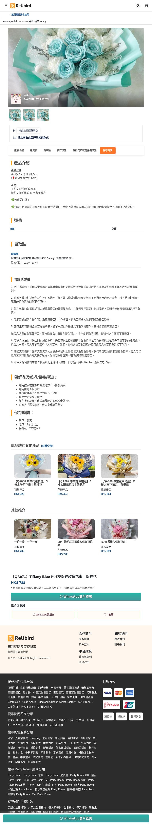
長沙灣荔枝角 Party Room (50, 789)
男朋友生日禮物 (17, 807)
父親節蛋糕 (14, 692)
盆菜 (15, 757)
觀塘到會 (35, 742)
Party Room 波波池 (57, 775)
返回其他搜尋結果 (20, 14)
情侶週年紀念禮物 (71, 812)
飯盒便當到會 (63, 747)
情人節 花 (18, 724)
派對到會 (85, 738)
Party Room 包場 (33, 775)
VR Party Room (55, 779)
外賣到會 (86, 742)
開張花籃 (42, 724)
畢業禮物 (81, 807)
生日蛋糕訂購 (28, 687)
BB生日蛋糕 (58, 697)
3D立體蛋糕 (86, 697)
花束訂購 (13, 720)
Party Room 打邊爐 (39, 784)
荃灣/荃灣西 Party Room (81, 789)
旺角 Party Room (62, 784)
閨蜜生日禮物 (51, 812)
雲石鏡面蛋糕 (71, 687)
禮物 (86, 812)
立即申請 (84, 638)
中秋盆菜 (25, 757)
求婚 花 (80, 720)
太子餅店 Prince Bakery (21, 706)
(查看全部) (47, 445)
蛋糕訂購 (13, 687)
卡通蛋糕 (56, 687)
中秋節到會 (31, 752)
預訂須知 (61, 150)
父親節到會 (80, 747)
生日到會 (73, 742)
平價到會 (23, 742)
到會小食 (18, 752)
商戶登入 (84, 644)
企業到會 (61, 742)
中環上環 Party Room (20, 789)
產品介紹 (19, 150)
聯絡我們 (120, 644)
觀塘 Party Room (84, 784)
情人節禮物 (54, 807)
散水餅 (27, 692)
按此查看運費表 (27, 130)
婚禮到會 (35, 747)
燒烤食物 (38, 757)
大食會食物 (21, 738)
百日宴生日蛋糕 (75, 692)
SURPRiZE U (85, 701)
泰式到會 (58, 752)
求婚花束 (51, 720)
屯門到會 (73, 738)
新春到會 (48, 747)
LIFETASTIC (44, 706)
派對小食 (71, 752)
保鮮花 (62, 720)
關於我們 (120, 638)
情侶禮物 (23, 812)
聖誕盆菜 (20, 761)
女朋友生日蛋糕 (27, 697)
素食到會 (48, 742)
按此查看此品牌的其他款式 (33, 137)
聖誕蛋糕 (58, 692)
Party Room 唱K (79, 775)
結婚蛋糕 (72, 697)
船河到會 (60, 738)
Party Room (14, 775)
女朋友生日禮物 (37, 807)
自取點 (47, 150)
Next (136, 476)
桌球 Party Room (33, 779)
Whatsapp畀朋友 (44, 614)
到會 (10, 738)
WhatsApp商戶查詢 (77, 818)
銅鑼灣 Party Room (19, 794)
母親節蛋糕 (87, 687)
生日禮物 (69, 807)
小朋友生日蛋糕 (42, 692)
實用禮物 (35, 812)
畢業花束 (25, 720)
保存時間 (107, 150)
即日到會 (46, 752)
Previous (16, 476)
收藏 (110, 614)
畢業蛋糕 (43, 697)
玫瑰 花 (30, 724)
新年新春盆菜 (63, 757)
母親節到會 (34, 761)
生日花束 (38, 720)
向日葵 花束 (56, 724)
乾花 (71, 720)
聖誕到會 (47, 738)
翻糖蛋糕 (43, 687)
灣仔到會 (23, 747)
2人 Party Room (41, 794)
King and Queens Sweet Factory (57, 701)
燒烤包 (49, 757)
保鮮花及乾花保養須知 (85, 150)
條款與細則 (85, 656)
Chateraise (14, 701)
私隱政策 (84, 662)
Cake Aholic (29, 701)
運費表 (33, 150)
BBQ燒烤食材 (81, 757)
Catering (35, 738)
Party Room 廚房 (76, 779)
